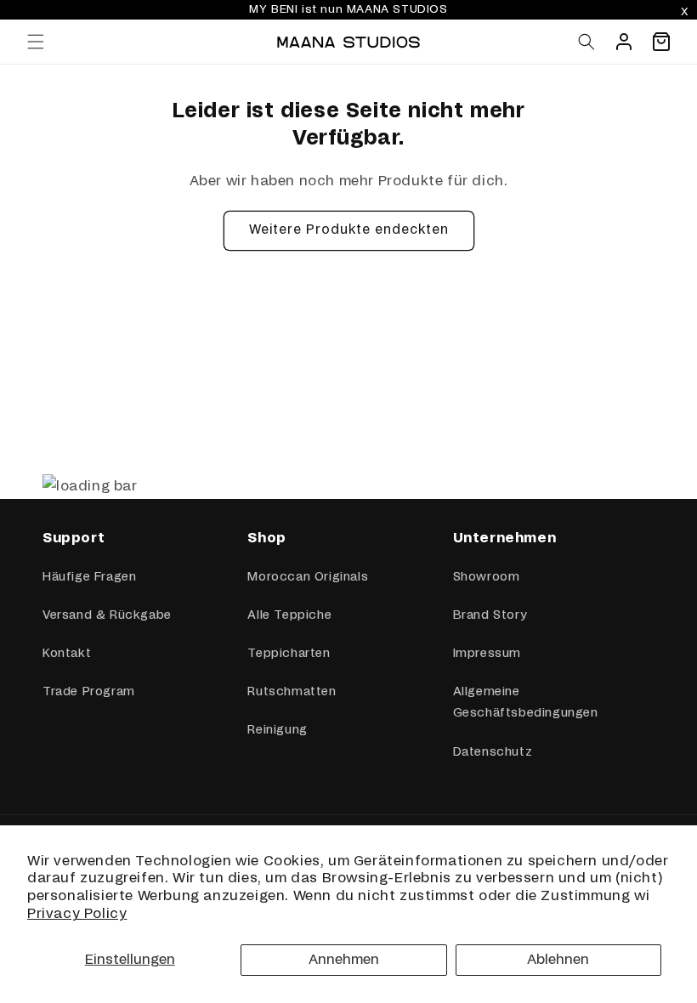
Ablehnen (558, 959)
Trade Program (88, 692)
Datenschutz (493, 752)
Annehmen (344, 959)
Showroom (486, 577)
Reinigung (277, 730)
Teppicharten (288, 654)
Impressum (487, 654)
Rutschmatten (291, 692)
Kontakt (66, 654)
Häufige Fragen (89, 577)
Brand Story (490, 615)
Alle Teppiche (289, 615)
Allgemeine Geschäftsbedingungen (525, 702)
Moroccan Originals (307, 577)
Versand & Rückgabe (107, 615)
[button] (35, 41)
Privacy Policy (77, 914)
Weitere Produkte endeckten (349, 230)
